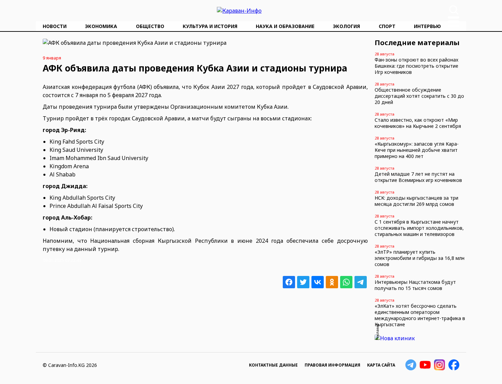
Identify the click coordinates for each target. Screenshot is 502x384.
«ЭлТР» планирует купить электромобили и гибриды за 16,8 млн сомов (419, 258)
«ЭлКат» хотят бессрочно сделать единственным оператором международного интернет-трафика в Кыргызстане (420, 315)
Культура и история (210, 26)
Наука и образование (285, 26)
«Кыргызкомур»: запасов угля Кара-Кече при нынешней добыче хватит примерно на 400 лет (417, 150)
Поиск (454, 10)
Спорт (387, 26)
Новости (55, 26)
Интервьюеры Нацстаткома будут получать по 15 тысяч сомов (415, 285)
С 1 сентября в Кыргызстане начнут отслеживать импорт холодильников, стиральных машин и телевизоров (419, 228)
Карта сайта (381, 365)
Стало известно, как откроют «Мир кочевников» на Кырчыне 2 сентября (418, 123)
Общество (150, 26)
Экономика (101, 26)
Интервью (427, 26)
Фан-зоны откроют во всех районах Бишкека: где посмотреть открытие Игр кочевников (416, 65)
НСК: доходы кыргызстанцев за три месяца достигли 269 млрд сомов (416, 201)
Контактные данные (273, 365)
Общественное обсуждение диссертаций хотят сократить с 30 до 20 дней (419, 96)
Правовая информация (332, 365)
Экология (346, 26)
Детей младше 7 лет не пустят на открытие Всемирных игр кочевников (418, 177)
